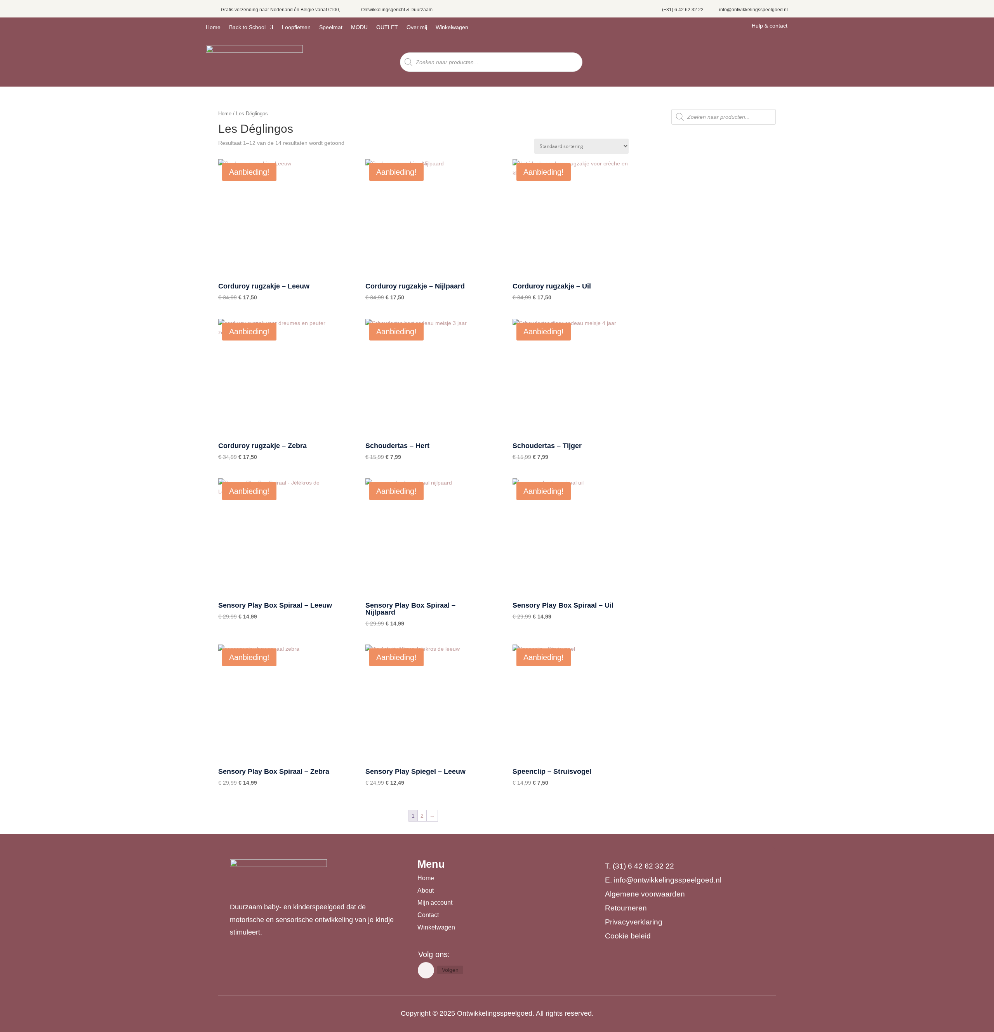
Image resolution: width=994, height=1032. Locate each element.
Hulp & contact (769, 26)
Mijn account (434, 902)
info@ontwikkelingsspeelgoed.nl (753, 9)
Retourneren (626, 908)
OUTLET (387, 27)
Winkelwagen (452, 27)
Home (213, 27)
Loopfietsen (296, 27)
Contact (428, 915)
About (425, 890)
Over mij (417, 27)
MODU (359, 27)
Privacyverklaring (633, 922)
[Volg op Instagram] (426, 970)
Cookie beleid (628, 936)
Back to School (247, 27)
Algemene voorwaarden (645, 894)
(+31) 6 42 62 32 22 (683, 9)
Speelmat (330, 27)
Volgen (450, 970)
